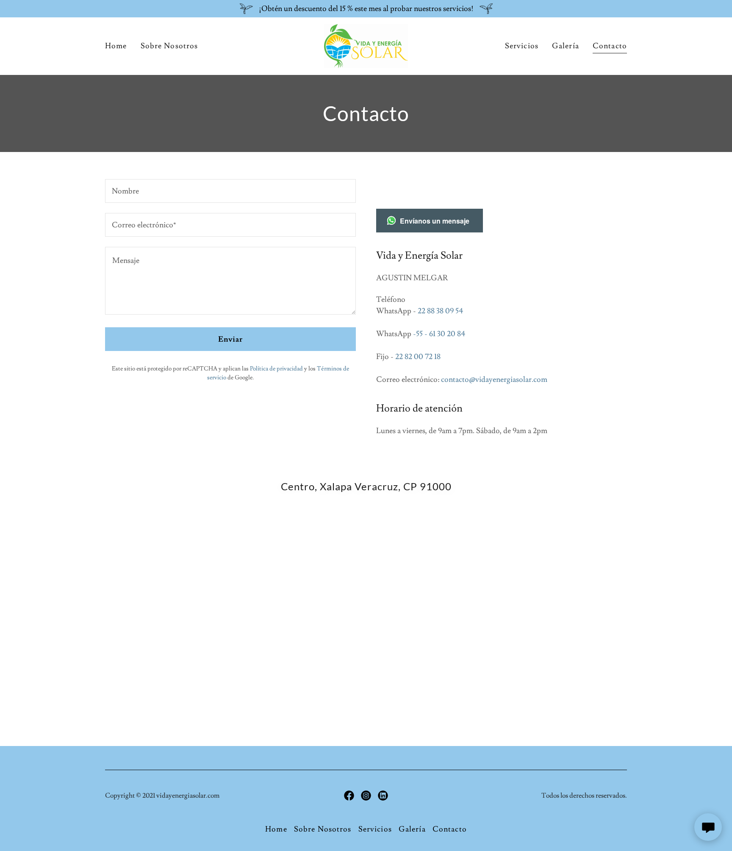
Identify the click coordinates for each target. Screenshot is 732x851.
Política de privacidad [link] (276, 369)
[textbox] (230, 191)
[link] (366, 44)
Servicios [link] (521, 46)
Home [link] (116, 46)
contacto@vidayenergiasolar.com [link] (494, 379)
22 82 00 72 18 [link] (418, 357)
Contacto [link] (610, 46)
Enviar (230, 339)
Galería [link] (565, 46)
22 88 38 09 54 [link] (440, 311)
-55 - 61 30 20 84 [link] (439, 334)
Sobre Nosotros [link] (169, 46)
